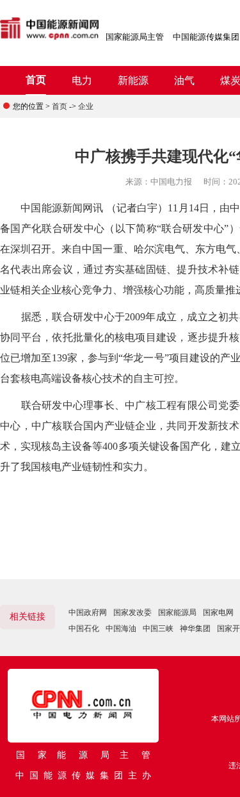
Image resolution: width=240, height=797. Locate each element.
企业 (85, 106)
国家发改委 (132, 612)
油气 (184, 80)
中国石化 (83, 628)
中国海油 (121, 628)
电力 (82, 80)
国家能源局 (177, 612)
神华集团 (195, 628)
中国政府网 (87, 612)
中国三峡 (158, 628)
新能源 (133, 80)
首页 (36, 79)
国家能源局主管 (135, 37)
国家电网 (218, 612)
